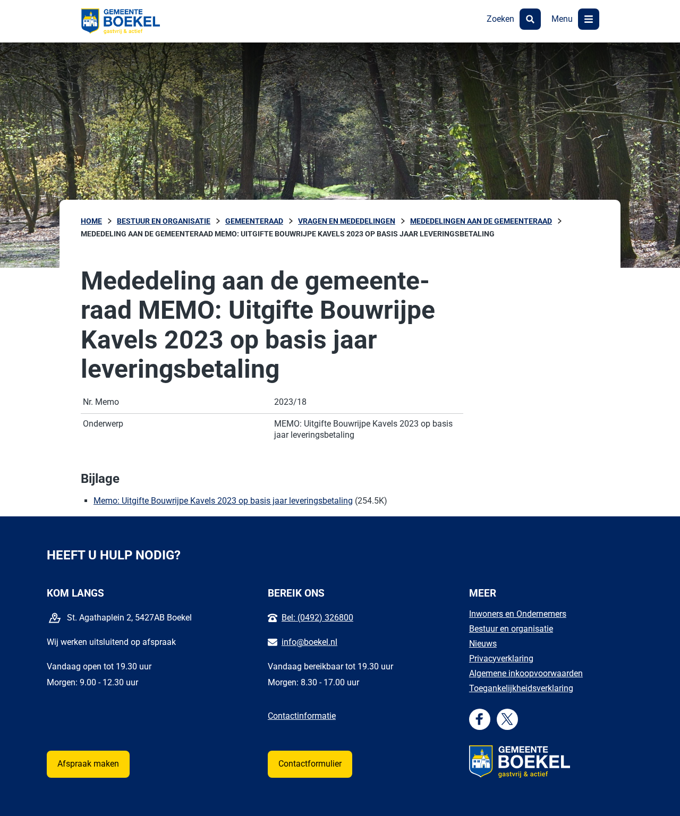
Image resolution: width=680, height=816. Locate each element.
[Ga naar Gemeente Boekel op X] (507, 719)
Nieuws (483, 644)
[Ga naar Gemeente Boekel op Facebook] (479, 719)
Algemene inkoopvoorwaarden (526, 673)
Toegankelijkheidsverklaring (521, 688)
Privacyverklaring (501, 658)
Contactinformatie (302, 716)
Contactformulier (310, 764)
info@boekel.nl (309, 642)
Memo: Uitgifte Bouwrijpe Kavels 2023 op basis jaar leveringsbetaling (223, 501)
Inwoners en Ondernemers (517, 614)
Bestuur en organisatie (511, 629)
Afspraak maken (88, 764)
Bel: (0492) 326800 (317, 618)
